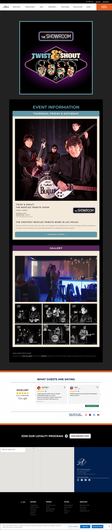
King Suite (32, 512)
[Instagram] (78, 480)
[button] (100, 394)
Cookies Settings (73, 526)
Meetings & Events (29, 6)
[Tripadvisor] (98, 415)
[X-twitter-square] (82, 480)
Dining (41, 6)
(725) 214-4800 (81, 472)
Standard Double (34, 507)
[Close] (109, 526)
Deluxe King (33, 509)
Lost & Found (83, 509)
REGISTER (106, 2)
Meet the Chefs (49, 510)
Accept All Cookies (97, 526)
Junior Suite (33, 510)
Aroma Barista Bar (50, 509)
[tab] (56, 113)
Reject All (85, 526)
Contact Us (67, 510)
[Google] (94, 415)
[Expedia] (90, 415)
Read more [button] (40, 401)
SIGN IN (98, 2)
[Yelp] (86, 415)
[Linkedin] (89, 480)
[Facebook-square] (86, 480)
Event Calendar (65, 6)
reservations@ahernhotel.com (86, 474)
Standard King (33, 505)
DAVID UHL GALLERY (77, 6)
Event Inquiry (83, 507)
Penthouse (33, 514)
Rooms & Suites (16, 6)
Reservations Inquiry (85, 505)
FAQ (65, 509)
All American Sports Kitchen (50, 506)
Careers (66, 512)
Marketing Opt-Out (84, 510)
